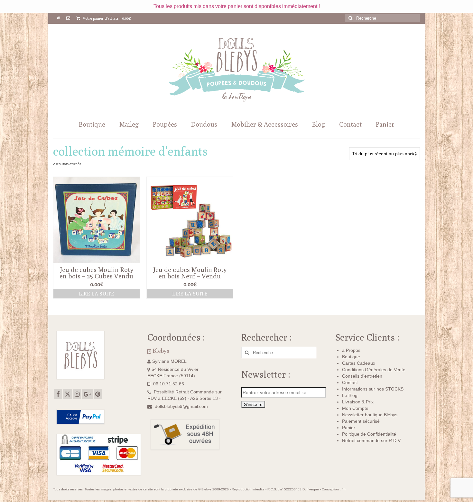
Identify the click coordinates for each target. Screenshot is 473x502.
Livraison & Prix (358, 401)
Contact (350, 382)
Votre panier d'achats (106, 18)
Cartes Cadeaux (358, 363)
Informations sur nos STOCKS (372, 388)
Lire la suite (96, 294)
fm (343, 489)
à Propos (351, 350)
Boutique (351, 356)
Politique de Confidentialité (369, 434)
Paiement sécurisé (361, 421)
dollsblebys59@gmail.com (181, 406)
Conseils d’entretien (362, 376)
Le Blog (349, 395)
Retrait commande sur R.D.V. (372, 440)
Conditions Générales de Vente (373, 369)
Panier (348, 427)
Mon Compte (355, 408)
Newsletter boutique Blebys (369, 414)
